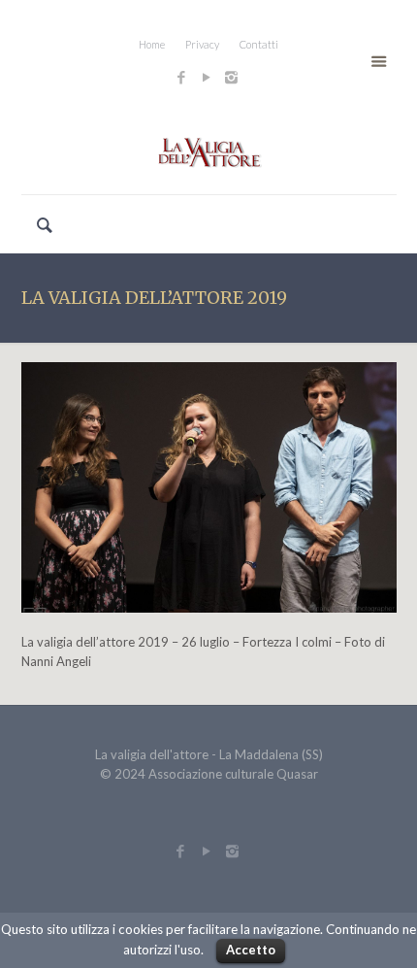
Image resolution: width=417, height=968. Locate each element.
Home (152, 44)
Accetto (250, 949)
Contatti (259, 44)
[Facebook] (181, 76)
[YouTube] (206, 76)
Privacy (202, 44)
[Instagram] (233, 76)
